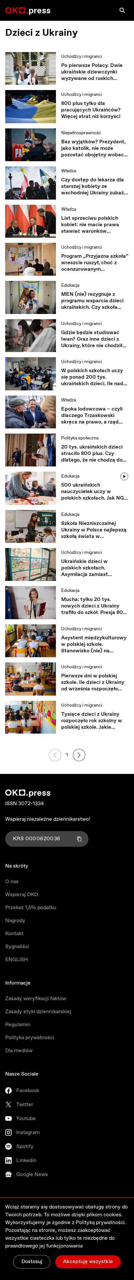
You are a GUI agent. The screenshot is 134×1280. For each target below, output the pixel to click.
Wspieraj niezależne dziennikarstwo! (47, 819)
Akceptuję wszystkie (88, 1261)
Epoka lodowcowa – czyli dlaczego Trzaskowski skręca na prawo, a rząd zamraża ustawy (92, 415)
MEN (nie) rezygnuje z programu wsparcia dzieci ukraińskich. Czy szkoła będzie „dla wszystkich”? (92, 301)
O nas (12, 881)
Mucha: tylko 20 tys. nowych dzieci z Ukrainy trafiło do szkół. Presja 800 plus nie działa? (94, 606)
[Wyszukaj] (122, 10)
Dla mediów (19, 1050)
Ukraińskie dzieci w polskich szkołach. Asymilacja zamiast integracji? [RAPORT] (87, 568)
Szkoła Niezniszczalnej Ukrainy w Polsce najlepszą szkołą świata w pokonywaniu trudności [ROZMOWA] (94, 530)
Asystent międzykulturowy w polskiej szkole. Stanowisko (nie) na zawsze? (94, 644)
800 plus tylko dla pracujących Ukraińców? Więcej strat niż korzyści (91, 110)
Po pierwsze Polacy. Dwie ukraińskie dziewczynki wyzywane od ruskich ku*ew (92, 72)
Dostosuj (31, 1261)
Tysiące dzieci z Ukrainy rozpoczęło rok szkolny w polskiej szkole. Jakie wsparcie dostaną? (91, 721)
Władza (68, 171)
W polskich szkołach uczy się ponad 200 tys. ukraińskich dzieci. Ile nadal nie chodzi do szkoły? (94, 377)
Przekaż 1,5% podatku (30, 907)
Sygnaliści (17, 946)
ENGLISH (16, 959)
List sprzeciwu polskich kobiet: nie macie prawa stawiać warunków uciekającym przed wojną (92, 225)
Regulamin (17, 1024)
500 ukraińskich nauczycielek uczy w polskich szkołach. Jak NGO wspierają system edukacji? (94, 492)
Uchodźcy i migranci (81, 56)
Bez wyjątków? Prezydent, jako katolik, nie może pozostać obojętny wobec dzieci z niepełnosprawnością (93, 148)
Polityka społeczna (80, 438)
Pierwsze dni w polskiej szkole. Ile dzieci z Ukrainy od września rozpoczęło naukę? (92, 682)
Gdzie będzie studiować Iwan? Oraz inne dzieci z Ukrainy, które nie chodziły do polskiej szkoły (93, 339)
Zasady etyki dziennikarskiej (38, 1011)
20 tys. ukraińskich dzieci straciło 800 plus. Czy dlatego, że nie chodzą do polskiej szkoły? (92, 454)
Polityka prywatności (29, 1037)
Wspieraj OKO (21, 894)
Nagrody (15, 920)
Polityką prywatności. (101, 1222)
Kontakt (14, 933)
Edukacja (70, 285)
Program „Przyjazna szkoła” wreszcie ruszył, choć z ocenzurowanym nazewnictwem (94, 263)
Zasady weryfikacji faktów (35, 998)
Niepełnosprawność (81, 133)
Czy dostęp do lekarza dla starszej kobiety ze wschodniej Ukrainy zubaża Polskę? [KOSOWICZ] (94, 186)
